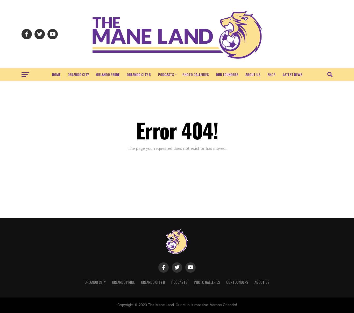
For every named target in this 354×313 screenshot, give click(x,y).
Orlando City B (139, 74)
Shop (271, 74)
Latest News (292, 74)
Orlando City (78, 74)
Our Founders (227, 74)
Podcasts (166, 74)
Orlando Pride (107, 74)
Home (56, 74)
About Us (252, 74)
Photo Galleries (195, 74)
